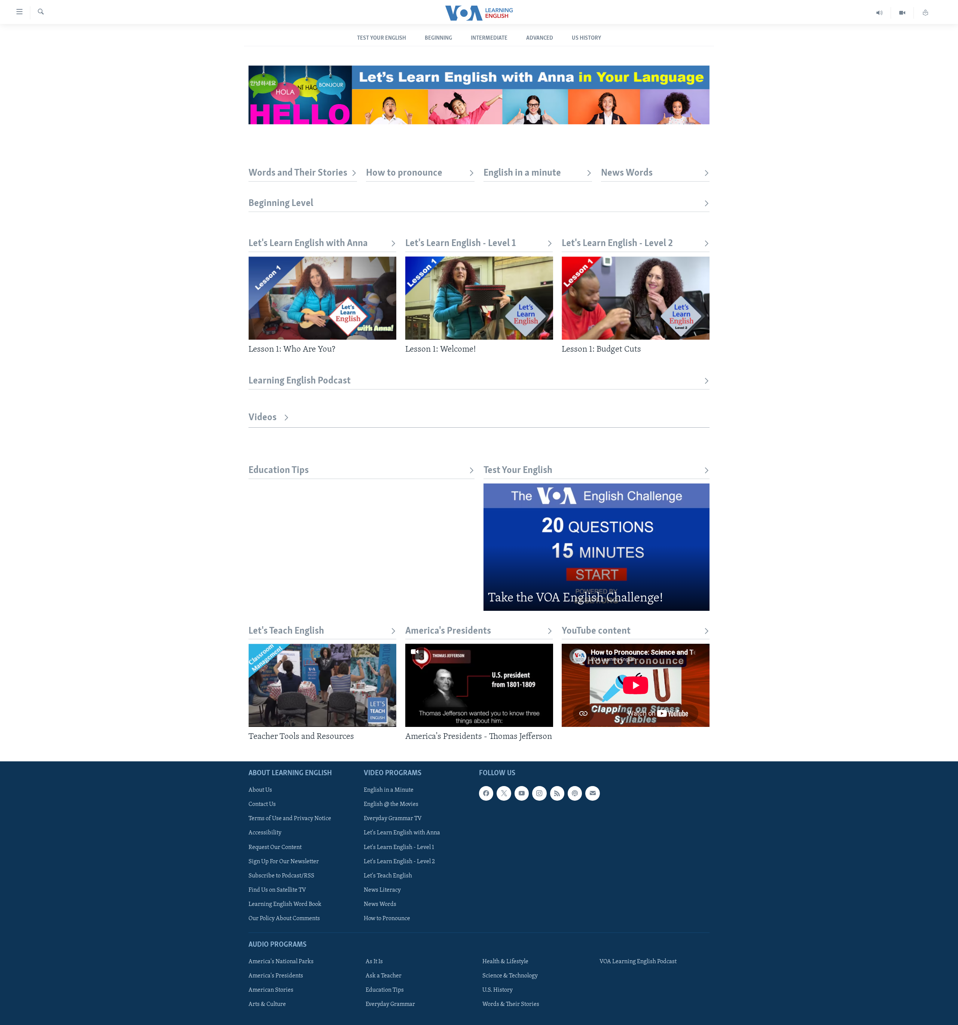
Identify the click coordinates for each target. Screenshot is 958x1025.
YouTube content (596, 631)
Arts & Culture (267, 1004)
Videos (262, 418)
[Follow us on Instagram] (539, 793)
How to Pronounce (387, 918)
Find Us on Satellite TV (277, 890)
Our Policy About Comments (284, 918)
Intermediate (489, 38)
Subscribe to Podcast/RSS (281, 876)
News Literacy (382, 890)
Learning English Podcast (299, 381)
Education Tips (278, 471)
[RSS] (557, 793)
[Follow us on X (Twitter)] (504, 793)
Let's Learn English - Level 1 (460, 244)
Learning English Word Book (284, 904)
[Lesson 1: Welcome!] (479, 298)
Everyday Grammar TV (393, 819)
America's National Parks (281, 962)
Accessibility (264, 833)
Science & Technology (510, 976)
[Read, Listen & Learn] (925, 13)
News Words (627, 173)
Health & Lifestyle (505, 962)
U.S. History (497, 990)
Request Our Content (275, 847)
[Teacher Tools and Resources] (322, 685)
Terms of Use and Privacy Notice (289, 819)
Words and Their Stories (297, 173)
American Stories (270, 990)
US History (586, 38)
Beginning (438, 38)
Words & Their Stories (510, 1004)
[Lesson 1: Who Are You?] (322, 298)
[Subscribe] (592, 793)
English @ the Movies (391, 804)
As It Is (374, 962)
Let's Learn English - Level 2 (617, 244)
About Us (260, 790)
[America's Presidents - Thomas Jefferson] (479, 685)
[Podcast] (575, 793)
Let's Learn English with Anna (308, 244)
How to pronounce (404, 173)
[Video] (902, 13)
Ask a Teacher (384, 976)
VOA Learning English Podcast (638, 962)
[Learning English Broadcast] (879, 13)
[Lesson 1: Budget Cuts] (636, 298)
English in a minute (522, 173)
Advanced (539, 38)
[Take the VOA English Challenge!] (596, 547)
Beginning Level (280, 203)
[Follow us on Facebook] (486, 793)
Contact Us (262, 804)
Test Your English (381, 38)
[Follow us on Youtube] (522, 793)
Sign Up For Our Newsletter (283, 861)
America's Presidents (448, 631)
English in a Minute (389, 790)
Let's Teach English (286, 631)
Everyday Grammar (390, 1004)
